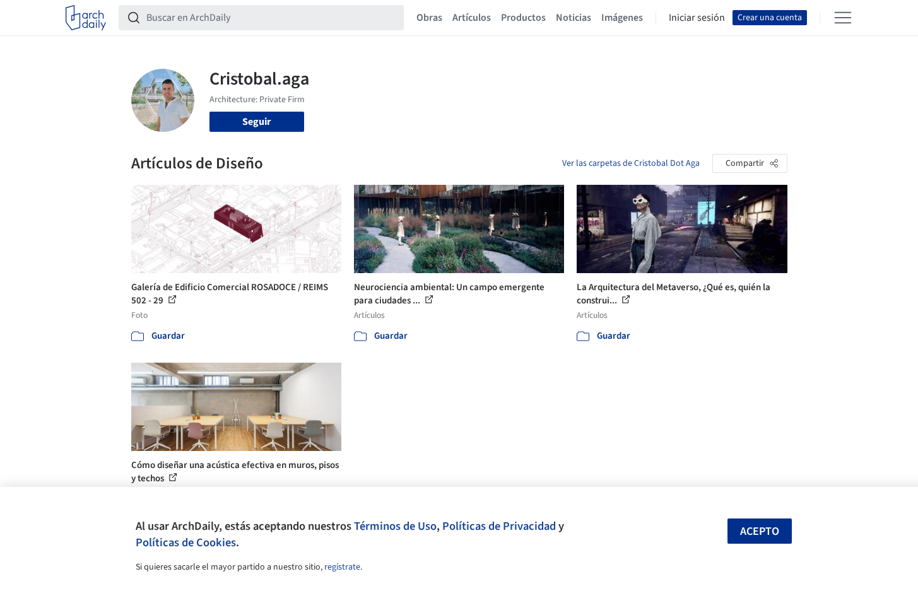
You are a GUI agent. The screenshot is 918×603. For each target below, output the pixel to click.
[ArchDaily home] (86, 17)
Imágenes (622, 18)
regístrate (342, 567)
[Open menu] (843, 18)
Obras (429, 18)
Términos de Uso (395, 526)
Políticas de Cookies (186, 542)
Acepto (759, 531)
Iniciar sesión (697, 18)
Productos (523, 18)
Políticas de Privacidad (499, 526)
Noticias (573, 18)
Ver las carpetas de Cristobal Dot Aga (631, 163)
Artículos (471, 18)
